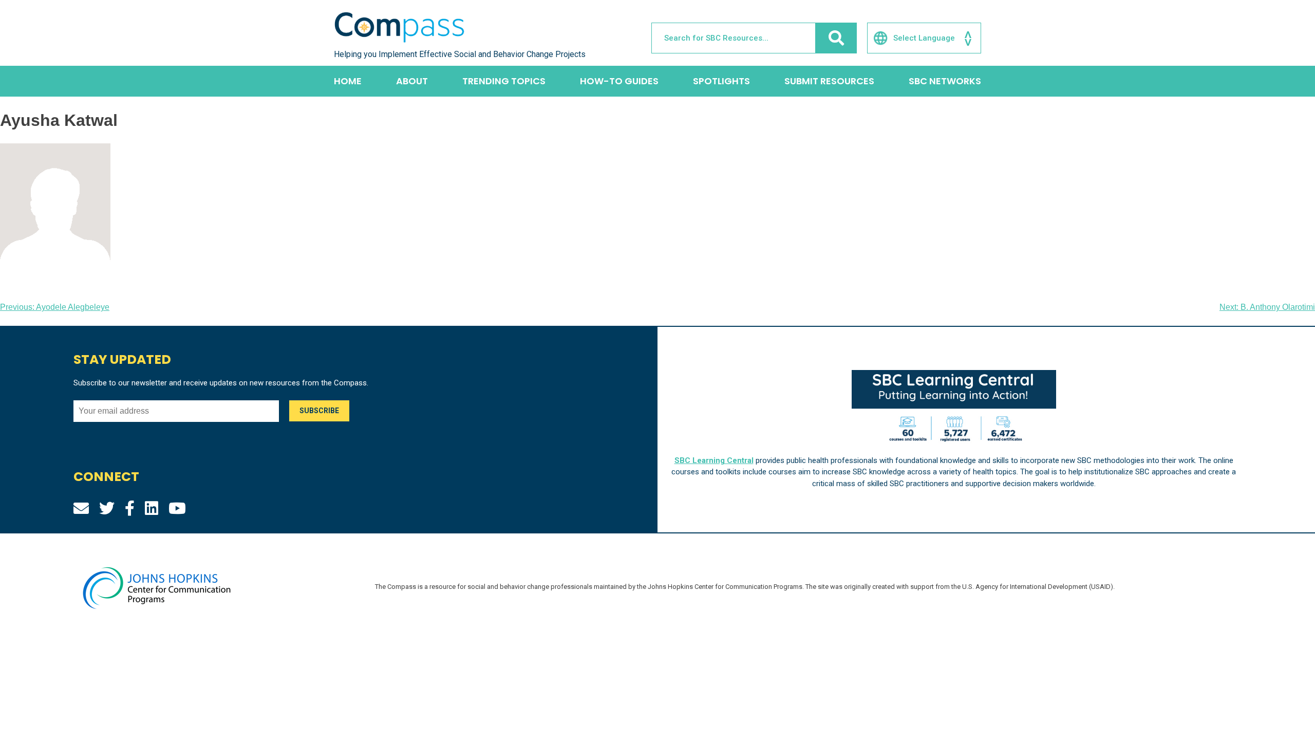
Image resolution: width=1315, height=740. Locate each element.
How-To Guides (619, 81)
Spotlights (721, 81)
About (412, 81)
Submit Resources (829, 81)
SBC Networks (945, 81)
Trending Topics (504, 81)
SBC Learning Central (714, 460)
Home (348, 81)
